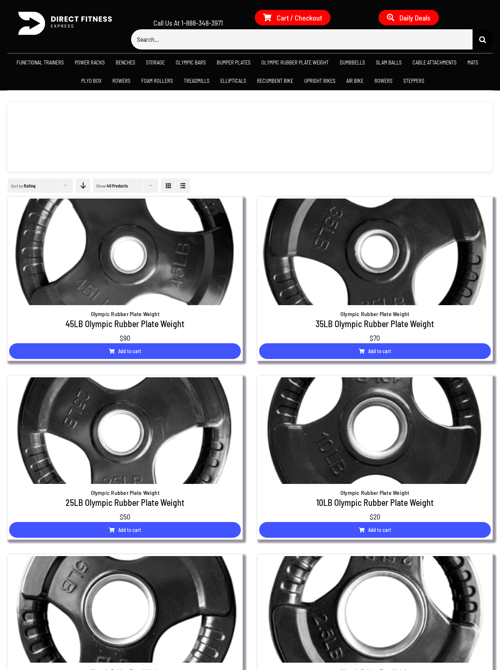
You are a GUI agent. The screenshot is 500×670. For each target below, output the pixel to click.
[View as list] (183, 185)
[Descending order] (83, 185)
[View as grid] (168, 185)
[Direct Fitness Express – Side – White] (62, 13)
